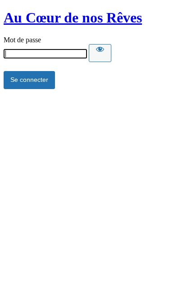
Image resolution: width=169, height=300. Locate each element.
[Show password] (100, 53)
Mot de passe (22, 40)
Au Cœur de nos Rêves (73, 17)
